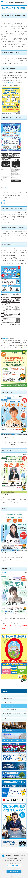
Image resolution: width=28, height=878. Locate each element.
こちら (13, 222)
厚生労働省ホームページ (10, 82)
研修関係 (5, 718)
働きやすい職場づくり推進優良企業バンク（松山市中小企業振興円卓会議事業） (14, 714)
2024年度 (3, 203)
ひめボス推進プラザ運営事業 (9, 709)
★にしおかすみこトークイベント (8, 396)
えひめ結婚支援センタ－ (8, 694)
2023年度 (3, 202)
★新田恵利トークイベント (7, 572)
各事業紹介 (4, 691)
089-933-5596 (15, 865)
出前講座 (5, 338)
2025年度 (3, 205)
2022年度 (3, 200)
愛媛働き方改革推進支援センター (10, 702)
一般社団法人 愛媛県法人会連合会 (16, 2)
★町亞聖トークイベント (6, 513)
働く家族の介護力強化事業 (9, 706)
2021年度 (3, 198)
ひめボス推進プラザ (7, 698)
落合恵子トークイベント (7, 454)
